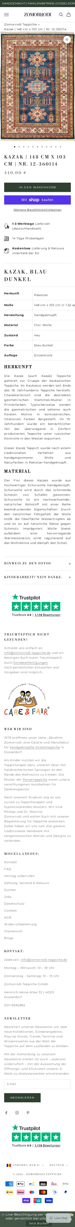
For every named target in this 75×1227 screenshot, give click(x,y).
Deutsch (57, 1165)
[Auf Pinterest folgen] (28, 1113)
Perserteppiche (35, 779)
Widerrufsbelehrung (20, 924)
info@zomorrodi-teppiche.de (27, 653)
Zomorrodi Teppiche (20, 24)
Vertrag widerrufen (19, 876)
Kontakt (10, 862)
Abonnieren (22, 1097)
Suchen (10, 890)
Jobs (7, 897)
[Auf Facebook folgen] (6, 1113)
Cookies (10, 910)
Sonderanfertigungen (30, 662)
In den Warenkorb (37, 187)
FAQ (7, 869)
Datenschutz (14, 903)
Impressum (13, 931)
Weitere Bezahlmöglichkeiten (38, 210)
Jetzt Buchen (39, 1223)
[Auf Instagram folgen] (17, 1113)
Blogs (9, 938)
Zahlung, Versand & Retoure (26, 883)
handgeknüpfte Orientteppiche (35, 747)
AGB (7, 917)
